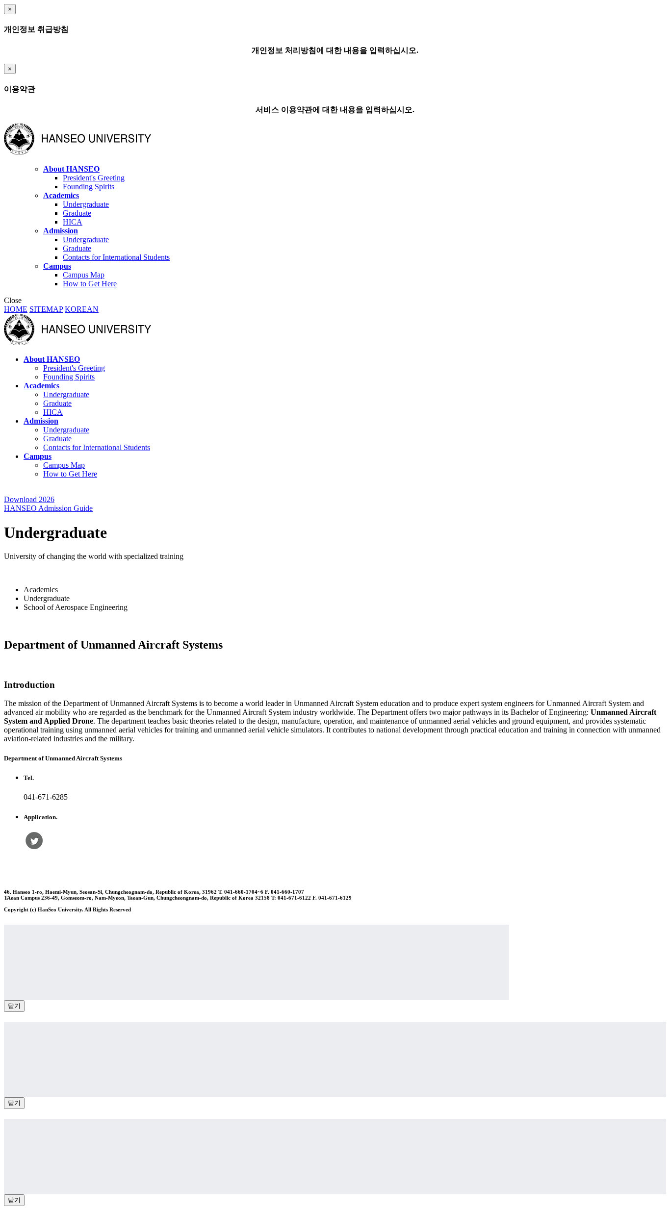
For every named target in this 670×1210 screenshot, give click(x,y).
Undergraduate (86, 204)
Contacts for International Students (116, 257)
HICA (72, 222)
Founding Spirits (88, 186)
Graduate (77, 213)
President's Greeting (94, 178)
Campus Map (83, 275)
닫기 (14, 1005)
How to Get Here (90, 283)
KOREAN (82, 309)
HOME (15, 309)
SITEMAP (46, 309)
